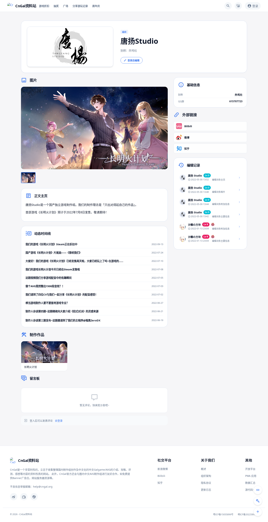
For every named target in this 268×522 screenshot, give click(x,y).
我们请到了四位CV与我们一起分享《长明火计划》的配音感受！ (62, 294)
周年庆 (96, 6)
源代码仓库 (251, 489)
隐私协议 (206, 482)
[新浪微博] (13, 496)
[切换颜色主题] (238, 5)
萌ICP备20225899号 (248, 514)
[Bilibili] (24, 496)
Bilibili (161, 476)
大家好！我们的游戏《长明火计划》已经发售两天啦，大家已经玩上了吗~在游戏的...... (74, 261)
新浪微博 (163, 469)
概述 (203, 469)
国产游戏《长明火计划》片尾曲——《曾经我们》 (54, 252)
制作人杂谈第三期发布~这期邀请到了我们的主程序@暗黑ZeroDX (63, 320)
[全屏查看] (162, 92)
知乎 (160, 482)
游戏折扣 (44, 6)
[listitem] (210, 177)
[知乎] (34, 496)
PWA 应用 (250, 476)
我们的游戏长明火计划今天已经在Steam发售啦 (53, 269)
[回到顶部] (257, 511)
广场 (65, 6)
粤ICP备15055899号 (223, 514)
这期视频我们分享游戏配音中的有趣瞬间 (48, 277)
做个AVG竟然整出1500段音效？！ (45, 286)
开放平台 (250, 469)
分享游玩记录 (80, 6)
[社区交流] (257, 490)
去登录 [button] (59, 420)
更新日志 (206, 489)
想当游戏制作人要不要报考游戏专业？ (47, 303)
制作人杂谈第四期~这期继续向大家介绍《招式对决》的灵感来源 (62, 311)
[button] (94, 128)
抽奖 (56, 6)
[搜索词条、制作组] (228, 5)
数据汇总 (250, 482)
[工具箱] (257, 500)
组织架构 (206, 476)
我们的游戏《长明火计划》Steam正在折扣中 (51, 244)
